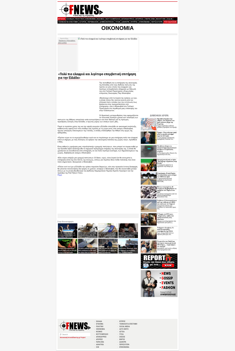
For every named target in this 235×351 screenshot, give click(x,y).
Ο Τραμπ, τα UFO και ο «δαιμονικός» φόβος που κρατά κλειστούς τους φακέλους (165, 216)
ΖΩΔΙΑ (169, 19)
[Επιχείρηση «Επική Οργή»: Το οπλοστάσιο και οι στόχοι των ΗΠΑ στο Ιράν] (149, 178)
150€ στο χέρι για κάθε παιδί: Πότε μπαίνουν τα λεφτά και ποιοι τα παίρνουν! (108, 250)
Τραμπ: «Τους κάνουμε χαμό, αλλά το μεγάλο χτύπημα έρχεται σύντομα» (167, 134)
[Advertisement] (78, 99)
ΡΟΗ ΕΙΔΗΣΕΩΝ (170, 22)
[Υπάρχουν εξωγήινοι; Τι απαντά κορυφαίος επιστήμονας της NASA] (149, 233)
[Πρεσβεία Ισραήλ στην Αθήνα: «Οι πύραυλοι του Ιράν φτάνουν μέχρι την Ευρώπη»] (149, 124)
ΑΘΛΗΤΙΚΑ (160, 19)
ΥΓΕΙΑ (117, 22)
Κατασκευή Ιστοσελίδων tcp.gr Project (72, 337)
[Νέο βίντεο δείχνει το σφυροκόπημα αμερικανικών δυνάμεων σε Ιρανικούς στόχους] (149, 151)
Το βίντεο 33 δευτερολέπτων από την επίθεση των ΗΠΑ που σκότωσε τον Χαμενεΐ (167, 202)
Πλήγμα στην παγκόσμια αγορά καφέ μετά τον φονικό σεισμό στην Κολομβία (67, 250)
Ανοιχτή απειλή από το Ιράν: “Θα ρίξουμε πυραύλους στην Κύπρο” (167, 161)
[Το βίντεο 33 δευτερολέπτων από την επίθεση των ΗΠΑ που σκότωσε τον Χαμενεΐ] (149, 206)
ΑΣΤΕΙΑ (121, 332)
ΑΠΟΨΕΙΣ (140, 19)
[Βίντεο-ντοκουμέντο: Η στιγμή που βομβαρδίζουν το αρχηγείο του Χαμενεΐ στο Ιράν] (149, 192)
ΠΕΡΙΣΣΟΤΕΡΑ (156, 22)
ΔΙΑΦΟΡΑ (125, 22)
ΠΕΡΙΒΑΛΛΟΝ (93, 22)
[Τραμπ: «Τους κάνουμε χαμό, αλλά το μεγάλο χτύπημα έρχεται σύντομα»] (149, 138)
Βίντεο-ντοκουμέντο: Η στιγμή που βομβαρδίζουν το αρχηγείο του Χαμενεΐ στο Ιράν (166, 189)
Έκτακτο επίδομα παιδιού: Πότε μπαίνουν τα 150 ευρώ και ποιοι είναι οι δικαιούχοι (87, 250)
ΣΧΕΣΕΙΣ (122, 337)
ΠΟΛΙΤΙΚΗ (79, 19)
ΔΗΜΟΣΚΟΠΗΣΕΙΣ (107, 22)
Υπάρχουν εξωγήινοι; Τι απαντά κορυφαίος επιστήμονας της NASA (165, 229)
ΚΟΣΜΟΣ (100, 19)
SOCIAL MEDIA (124, 326)
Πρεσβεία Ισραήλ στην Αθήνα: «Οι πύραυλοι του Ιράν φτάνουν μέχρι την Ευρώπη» (166, 121)
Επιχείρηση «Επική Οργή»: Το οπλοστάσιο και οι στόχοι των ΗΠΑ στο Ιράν (166, 175)
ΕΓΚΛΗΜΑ (99, 324)
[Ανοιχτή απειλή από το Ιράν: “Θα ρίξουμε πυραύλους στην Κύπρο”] (149, 165)
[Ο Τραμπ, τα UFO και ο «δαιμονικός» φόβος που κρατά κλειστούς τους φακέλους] (149, 219)
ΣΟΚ (97, 347)
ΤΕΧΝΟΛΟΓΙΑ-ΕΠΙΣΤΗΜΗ (68, 22)
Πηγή (60, 175)
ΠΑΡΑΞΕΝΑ (150, 19)
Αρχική (61, 19)
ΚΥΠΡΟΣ (134, 22)
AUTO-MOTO (124, 329)
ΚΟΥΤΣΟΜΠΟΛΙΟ (113, 19)
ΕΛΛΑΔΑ (70, 19)
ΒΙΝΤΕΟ (122, 339)
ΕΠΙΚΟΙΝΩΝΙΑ (144, 22)
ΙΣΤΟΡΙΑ (82, 22)
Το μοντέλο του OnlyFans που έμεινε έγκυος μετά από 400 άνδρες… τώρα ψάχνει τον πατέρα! (166, 243)
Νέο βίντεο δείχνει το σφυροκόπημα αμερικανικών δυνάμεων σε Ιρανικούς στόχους (167, 148)
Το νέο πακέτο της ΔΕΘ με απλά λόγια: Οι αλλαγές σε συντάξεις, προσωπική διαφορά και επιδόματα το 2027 (66, 237)
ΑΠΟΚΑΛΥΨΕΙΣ (128, 19)
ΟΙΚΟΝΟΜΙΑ (90, 19)
